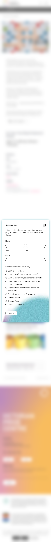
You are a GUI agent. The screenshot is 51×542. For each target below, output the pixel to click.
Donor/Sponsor (14, 297)
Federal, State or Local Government (21, 294)
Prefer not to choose (15, 304)
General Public (13, 301)
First (7, 250)
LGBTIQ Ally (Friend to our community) (23, 274)
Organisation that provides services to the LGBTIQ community (24, 282)
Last (27, 250)
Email (7, 255)
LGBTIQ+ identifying (16, 271)
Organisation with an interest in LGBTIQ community (23, 289)
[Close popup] (44, 225)
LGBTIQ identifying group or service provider (25, 278)
